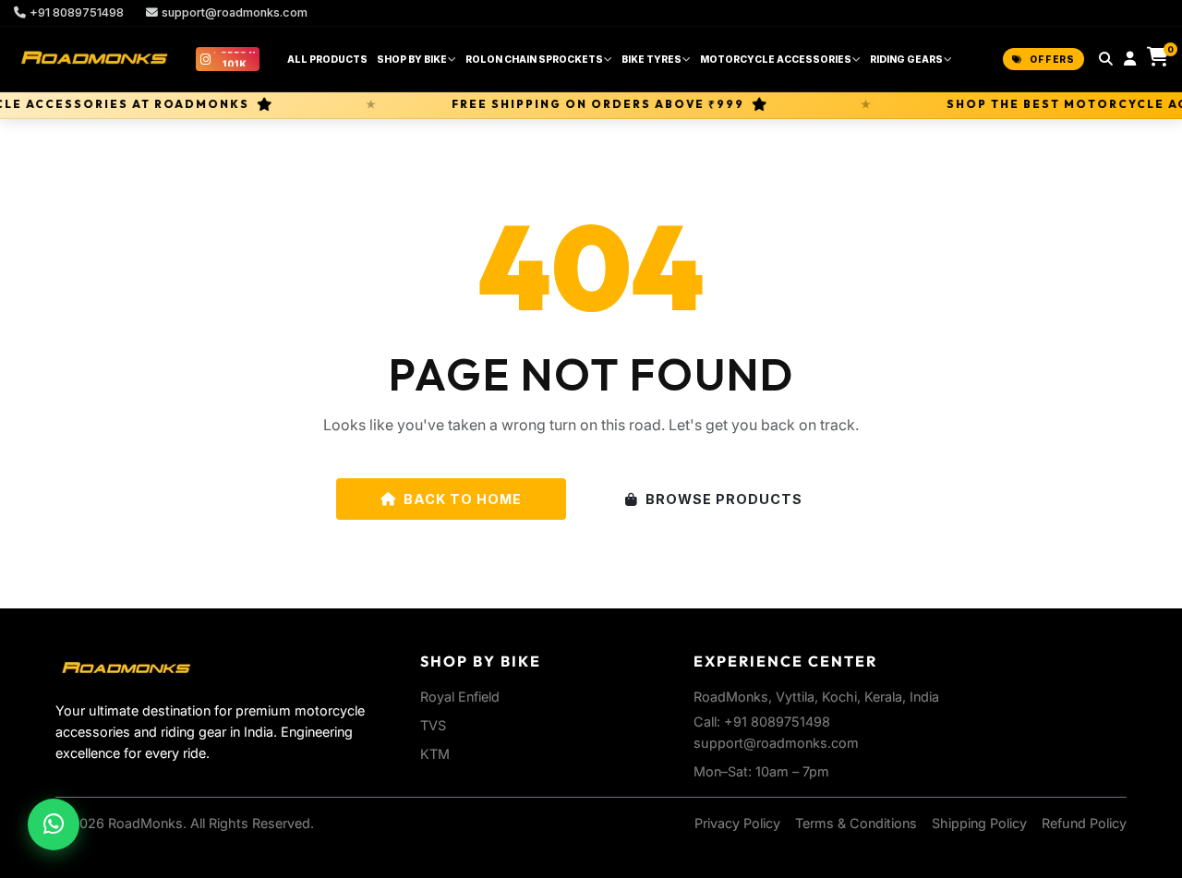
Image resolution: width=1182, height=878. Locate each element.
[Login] (1130, 59)
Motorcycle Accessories (775, 59)
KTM (435, 754)
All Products (327, 59)
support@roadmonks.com (235, 12)
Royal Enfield (460, 696)
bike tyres (651, 59)
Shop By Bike (412, 59)
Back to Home (463, 499)
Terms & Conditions (856, 823)
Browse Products (723, 499)
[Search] (1106, 59)
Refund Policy (1084, 823)
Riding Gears (906, 59)
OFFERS (1052, 59)
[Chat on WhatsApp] (53, 824)
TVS (433, 725)
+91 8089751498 (77, 12)
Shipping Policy (979, 823)
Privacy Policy (737, 823)
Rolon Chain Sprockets (534, 59)
